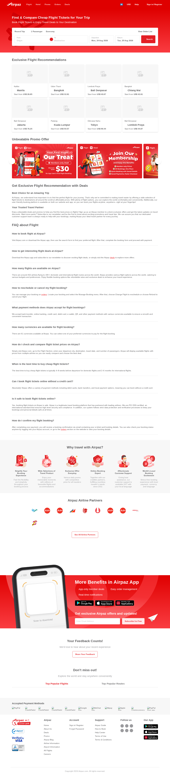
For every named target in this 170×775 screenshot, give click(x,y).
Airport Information (52, 747)
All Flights (48, 750)
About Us (48, 729)
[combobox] (33, 40)
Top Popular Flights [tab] (56, 683)
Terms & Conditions (103, 740)
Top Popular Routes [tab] (113, 683)
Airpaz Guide (100, 725)
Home (46, 725)
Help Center (100, 732)
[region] (85, 161)
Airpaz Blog (49, 740)
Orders (44, 294)
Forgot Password (76, 729)
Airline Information (52, 743)
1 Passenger (36, 31)
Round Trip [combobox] (20, 31)
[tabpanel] (85, 690)
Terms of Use (100, 736)
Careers (47, 754)
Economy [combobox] (50, 31)
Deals (112, 257)
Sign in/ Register (76, 725)
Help (137, 4)
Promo (47, 736)
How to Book (100, 729)
